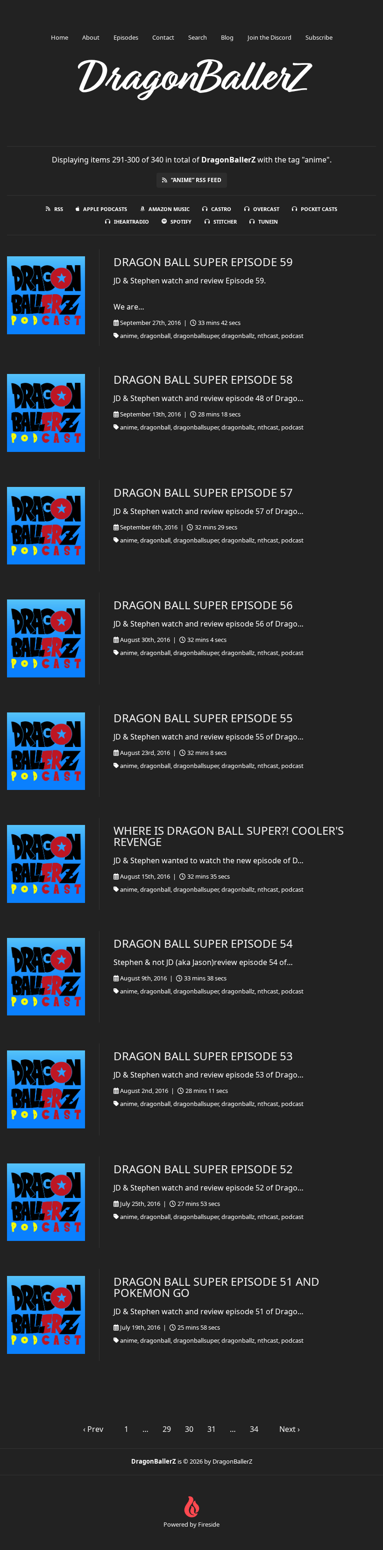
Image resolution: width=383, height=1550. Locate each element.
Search (197, 37)
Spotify (181, 221)
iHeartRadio (131, 221)
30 (189, 1429)
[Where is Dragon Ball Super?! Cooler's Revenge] (46, 864)
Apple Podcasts (105, 208)
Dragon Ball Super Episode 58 (203, 379)
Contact (163, 37)
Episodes (125, 37)
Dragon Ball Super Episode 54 (203, 943)
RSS (58, 208)
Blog (227, 37)
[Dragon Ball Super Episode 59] (46, 295)
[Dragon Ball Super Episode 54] (46, 977)
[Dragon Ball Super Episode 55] (46, 751)
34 (254, 1429)
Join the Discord (269, 37)
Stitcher (225, 221)
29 (167, 1429)
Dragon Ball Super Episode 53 (203, 1056)
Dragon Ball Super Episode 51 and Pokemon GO (216, 1287)
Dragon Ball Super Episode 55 (203, 718)
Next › (289, 1429)
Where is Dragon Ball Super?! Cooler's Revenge (228, 836)
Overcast (266, 208)
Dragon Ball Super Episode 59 (203, 261)
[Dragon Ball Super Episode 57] (46, 526)
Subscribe (319, 37)
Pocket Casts (319, 208)
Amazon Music (169, 208)
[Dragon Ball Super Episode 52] (46, 1202)
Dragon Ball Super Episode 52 (203, 1169)
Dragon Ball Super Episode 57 (203, 492)
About (90, 37)
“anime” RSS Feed (196, 180)
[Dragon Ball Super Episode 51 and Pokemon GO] (46, 1315)
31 (211, 1429)
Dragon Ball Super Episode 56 (203, 605)
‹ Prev (93, 1429)
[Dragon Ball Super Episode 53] (46, 1089)
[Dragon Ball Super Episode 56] (46, 638)
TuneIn (268, 221)
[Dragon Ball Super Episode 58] (46, 413)
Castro (221, 208)
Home (59, 37)
